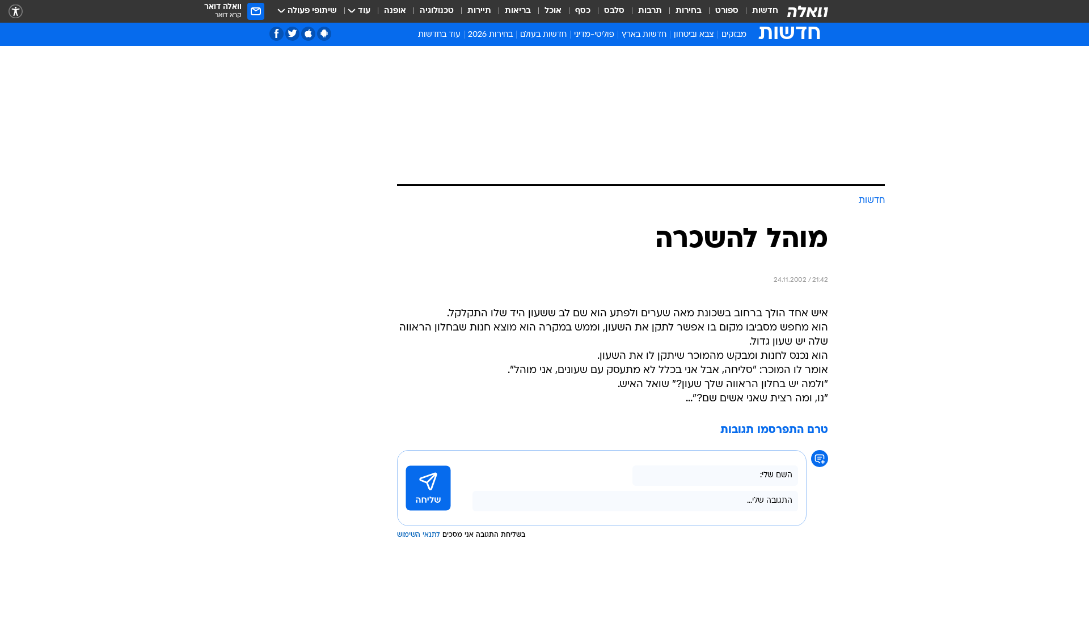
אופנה (395, 11)
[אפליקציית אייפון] (308, 34)
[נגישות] (16, 12)
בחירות (689, 11)
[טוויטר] (292, 34)
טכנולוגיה (437, 11)
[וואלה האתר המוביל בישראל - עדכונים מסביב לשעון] (807, 11)
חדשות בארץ (644, 35)
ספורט (726, 11)
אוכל (553, 11)
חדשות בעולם (543, 35)
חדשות (765, 11)
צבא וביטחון (694, 35)
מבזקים (733, 35)
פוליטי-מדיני (594, 35)
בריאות (518, 11)
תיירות (479, 11)
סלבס (614, 11)
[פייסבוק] (276, 34)
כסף (582, 11)
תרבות (650, 11)
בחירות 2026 (490, 35)
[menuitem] (758, 11)
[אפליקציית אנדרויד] (324, 34)
